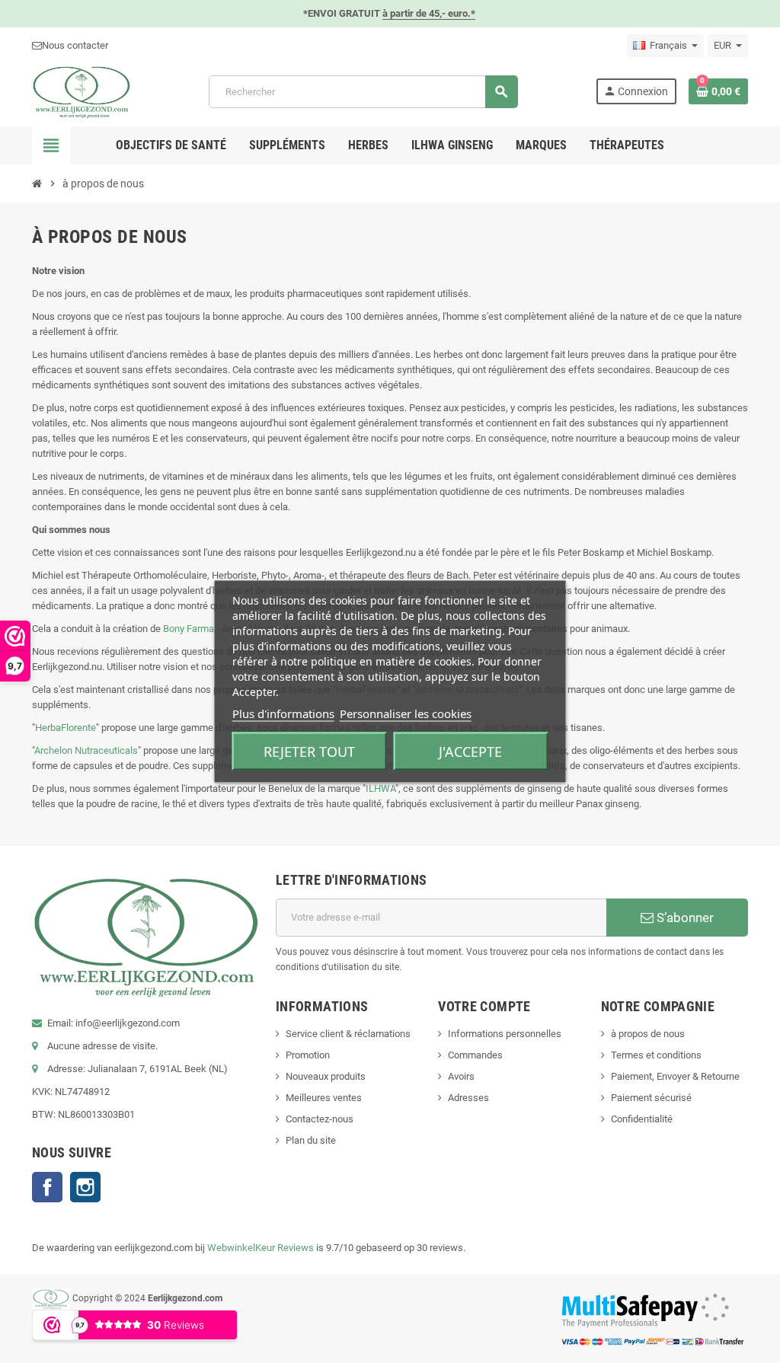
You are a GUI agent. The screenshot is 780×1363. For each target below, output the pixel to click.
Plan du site (311, 1140)
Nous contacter (75, 45)
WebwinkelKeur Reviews (260, 1247)
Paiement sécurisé (651, 1097)
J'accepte (470, 751)
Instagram (85, 1187)
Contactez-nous (319, 1119)
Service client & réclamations (348, 1033)
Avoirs (461, 1076)
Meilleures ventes (324, 1097)
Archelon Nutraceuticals (86, 750)
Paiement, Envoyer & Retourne (675, 1076)
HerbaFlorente (65, 727)
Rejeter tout (309, 751)
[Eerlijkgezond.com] (81, 91)
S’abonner (684, 917)
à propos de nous (648, 1033)
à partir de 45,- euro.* (428, 13)
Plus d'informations (283, 713)
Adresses (468, 1097)
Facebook (47, 1187)
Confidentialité (642, 1119)
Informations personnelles (504, 1033)
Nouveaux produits (326, 1076)
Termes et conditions (656, 1055)
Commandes (475, 1055)
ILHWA (380, 788)
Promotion (308, 1055)
